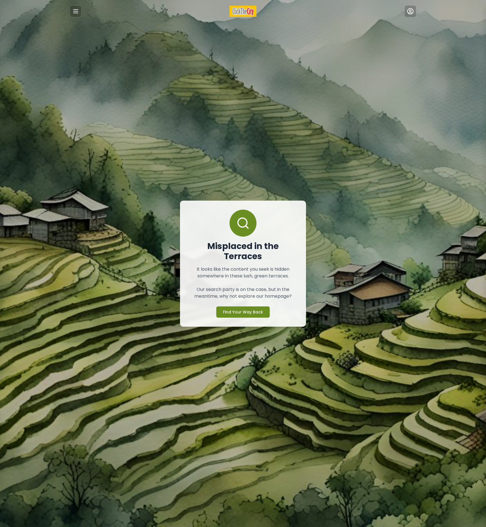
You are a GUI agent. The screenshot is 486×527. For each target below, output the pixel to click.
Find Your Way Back (243, 312)
